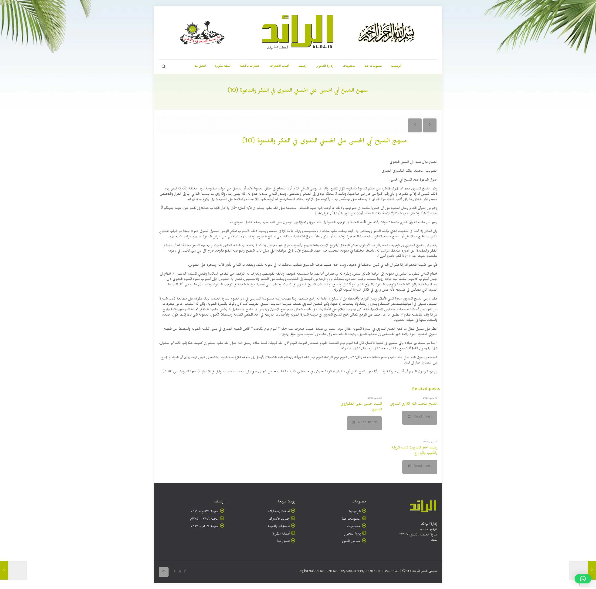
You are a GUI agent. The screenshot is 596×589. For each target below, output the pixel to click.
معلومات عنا (351, 519)
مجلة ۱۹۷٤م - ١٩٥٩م (205, 512)
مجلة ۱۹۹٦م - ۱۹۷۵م (204, 519)
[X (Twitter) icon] (180, 572)
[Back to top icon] (164, 572)
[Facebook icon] (184, 572)
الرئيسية (355, 512)
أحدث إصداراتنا (279, 512)
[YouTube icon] (175, 572)
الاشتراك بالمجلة (279, 527)
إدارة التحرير (352, 534)
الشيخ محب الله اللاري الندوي (413, 404)
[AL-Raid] (298, 32)
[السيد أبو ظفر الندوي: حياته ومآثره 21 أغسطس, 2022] (13, 570)
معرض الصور (351, 542)
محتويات (354, 527)
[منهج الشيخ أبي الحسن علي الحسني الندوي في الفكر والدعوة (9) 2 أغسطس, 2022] (582, 570)
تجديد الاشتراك (279, 519)
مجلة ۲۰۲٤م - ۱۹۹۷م (205, 527)
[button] (583, 578)
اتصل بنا (283, 542)
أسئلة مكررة (281, 534)
